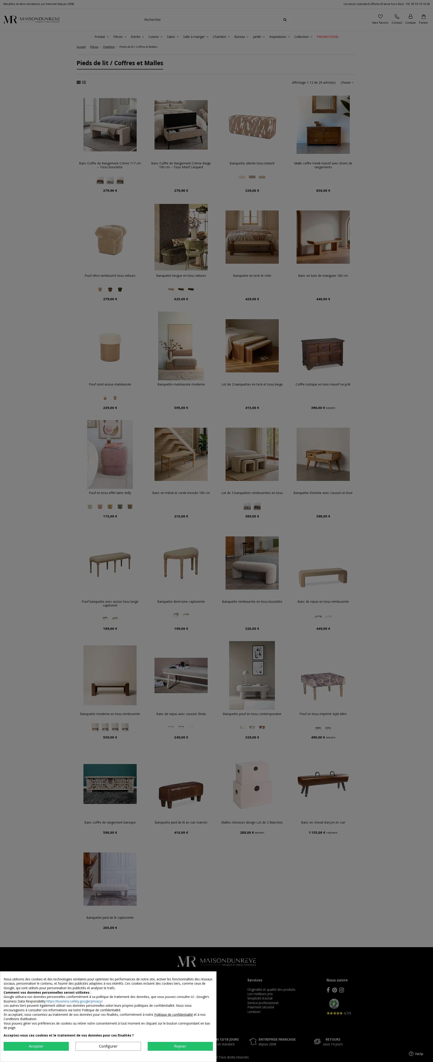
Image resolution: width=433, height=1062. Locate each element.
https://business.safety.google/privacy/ (74, 1001)
